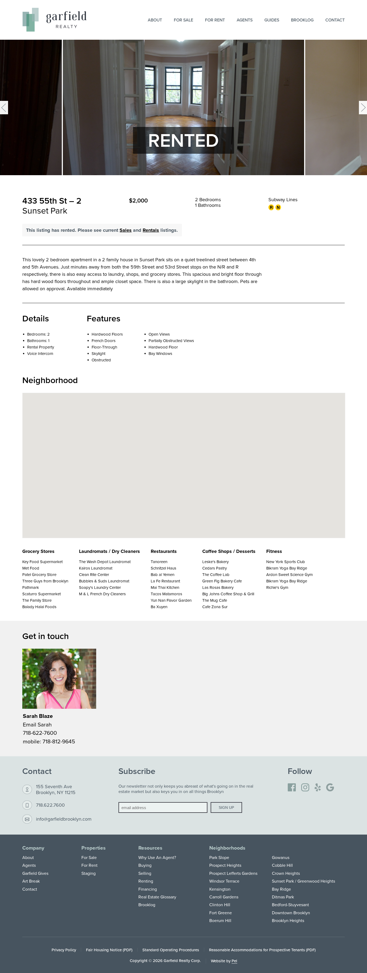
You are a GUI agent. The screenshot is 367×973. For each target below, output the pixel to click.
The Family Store (37, 600)
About (155, 20)
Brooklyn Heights (288, 920)
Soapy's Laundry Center (100, 587)
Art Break (31, 881)
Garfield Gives (35, 873)
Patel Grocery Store (39, 574)
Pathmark (30, 587)
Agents (245, 20)
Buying (145, 865)
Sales (126, 230)
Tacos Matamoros (166, 594)
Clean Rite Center (94, 574)
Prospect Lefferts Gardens (233, 873)
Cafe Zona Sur (215, 606)
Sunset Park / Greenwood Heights (303, 881)
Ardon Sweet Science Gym (289, 574)
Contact (335, 20)
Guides (271, 20)
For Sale (183, 20)
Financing (147, 889)
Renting (145, 881)
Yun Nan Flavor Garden (171, 600)
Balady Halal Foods (39, 606)
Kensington (220, 889)
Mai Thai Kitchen (165, 587)
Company (33, 847)
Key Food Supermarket (42, 561)
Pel (234, 961)
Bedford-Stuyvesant (290, 905)
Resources (150, 847)
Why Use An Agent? (157, 857)
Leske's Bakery (215, 561)
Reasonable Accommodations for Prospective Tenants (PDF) (262, 950)
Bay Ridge (281, 889)
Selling (144, 873)
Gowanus (280, 857)
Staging (88, 873)
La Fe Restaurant (165, 581)
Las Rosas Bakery (217, 587)
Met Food (30, 568)
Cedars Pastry (214, 568)
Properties (93, 847)
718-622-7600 (40, 733)
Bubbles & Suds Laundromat (104, 581)
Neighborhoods (227, 847)
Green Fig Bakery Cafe (222, 581)
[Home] (54, 20)
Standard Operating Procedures (170, 950)
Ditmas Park (283, 897)
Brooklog (302, 20)
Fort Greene (220, 913)
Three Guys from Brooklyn (45, 581)
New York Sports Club (285, 561)
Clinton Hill (219, 905)
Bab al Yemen (162, 574)
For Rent (215, 20)
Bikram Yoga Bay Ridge (286, 568)
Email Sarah (37, 724)
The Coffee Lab (215, 574)
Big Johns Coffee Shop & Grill (228, 594)
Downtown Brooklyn (291, 913)
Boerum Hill (220, 920)
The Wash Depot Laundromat (105, 561)
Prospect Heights (225, 865)
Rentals (151, 230)
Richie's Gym (277, 587)
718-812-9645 (58, 741)
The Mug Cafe (214, 600)
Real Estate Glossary (157, 897)
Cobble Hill (282, 865)
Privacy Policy (64, 950)
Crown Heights (286, 873)
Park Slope (219, 857)
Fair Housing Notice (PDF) (109, 950)
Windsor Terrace (224, 881)
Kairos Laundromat (95, 568)
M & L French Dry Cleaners (102, 594)
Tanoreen (159, 561)
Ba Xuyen (159, 606)
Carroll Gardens (223, 897)
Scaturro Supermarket (41, 594)
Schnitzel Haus (163, 568)
